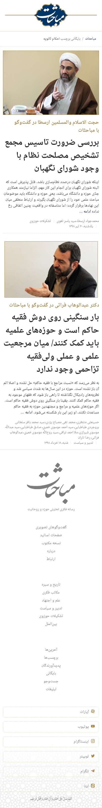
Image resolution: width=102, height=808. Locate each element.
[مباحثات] (51, 15)
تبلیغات (51, 689)
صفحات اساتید (51, 535)
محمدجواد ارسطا (88, 221)
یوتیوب (83, 727)
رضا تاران (84, 437)
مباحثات (90, 39)
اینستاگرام (81, 742)
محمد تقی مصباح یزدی (61, 422)
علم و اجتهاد (51, 600)
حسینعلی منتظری (88, 422)
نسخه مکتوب (51, 543)
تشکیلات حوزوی (40, 221)
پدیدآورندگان (51, 666)
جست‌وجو (51, 681)
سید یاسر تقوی (66, 221)
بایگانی (51, 673)
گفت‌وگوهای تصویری (51, 527)
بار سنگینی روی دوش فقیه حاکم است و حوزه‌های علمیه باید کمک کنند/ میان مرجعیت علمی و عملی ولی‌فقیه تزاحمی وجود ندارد (51, 344)
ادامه (85, 212)
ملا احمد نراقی (68, 432)
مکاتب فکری (51, 593)
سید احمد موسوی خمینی (58, 427)
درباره (51, 551)
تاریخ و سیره (51, 585)
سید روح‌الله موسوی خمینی (41, 432)
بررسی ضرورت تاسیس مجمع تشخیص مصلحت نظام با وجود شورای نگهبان (52, 156)
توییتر (84, 756)
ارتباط (51, 559)
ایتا (86, 786)
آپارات (84, 712)
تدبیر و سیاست (83, 443)
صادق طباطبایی (31, 427)
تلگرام (84, 771)
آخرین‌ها (51, 650)
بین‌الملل (51, 624)
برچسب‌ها (51, 658)
